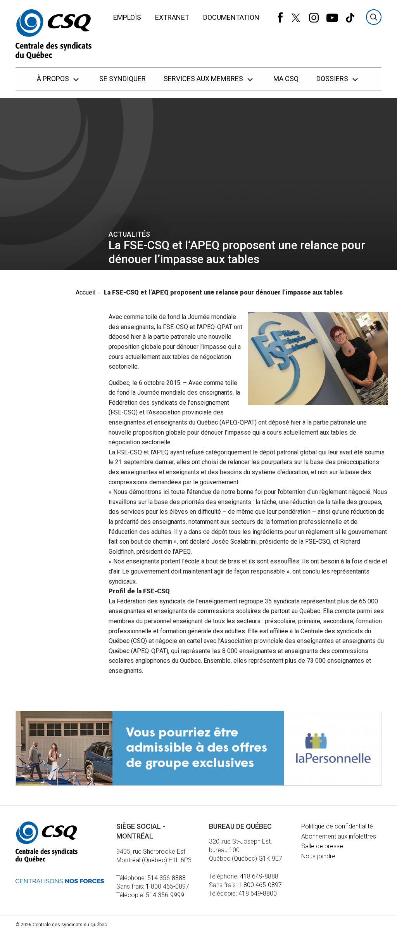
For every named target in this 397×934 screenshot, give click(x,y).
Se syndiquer (122, 79)
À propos (54, 79)
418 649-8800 (257, 893)
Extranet (172, 17)
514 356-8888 (166, 878)
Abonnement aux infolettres (338, 836)
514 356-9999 (165, 895)
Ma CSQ (286, 79)
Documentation (231, 17)
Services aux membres (204, 79)
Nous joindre (318, 856)
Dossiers (333, 79)
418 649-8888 (259, 876)
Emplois (127, 17)
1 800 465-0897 (167, 886)
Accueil (85, 292)
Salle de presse (322, 846)
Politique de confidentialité (337, 826)
